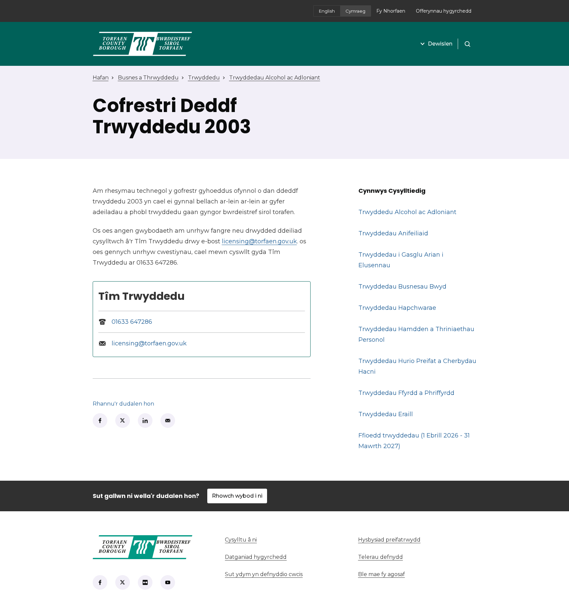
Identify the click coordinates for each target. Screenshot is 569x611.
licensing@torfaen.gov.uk (259, 241)
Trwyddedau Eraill (385, 414)
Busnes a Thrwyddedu (148, 77)
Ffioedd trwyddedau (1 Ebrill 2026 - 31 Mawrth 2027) (414, 441)
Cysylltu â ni (278, 540)
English (327, 11)
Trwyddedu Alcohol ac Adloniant (407, 212)
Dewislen (440, 44)
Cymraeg (355, 11)
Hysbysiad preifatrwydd (389, 540)
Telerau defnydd (380, 557)
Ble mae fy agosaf (417, 574)
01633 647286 (132, 321)
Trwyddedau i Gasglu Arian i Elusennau (400, 260)
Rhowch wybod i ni (237, 496)
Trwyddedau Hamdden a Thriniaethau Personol (416, 334)
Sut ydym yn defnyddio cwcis (264, 574)
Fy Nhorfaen (393, 13)
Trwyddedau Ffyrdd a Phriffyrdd (406, 393)
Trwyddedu (204, 77)
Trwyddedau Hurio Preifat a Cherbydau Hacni (417, 366)
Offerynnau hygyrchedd (443, 11)
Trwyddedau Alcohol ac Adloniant (274, 77)
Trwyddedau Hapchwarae (397, 307)
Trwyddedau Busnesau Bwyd (402, 286)
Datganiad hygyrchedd (256, 557)
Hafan (101, 77)
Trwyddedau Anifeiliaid (393, 233)
